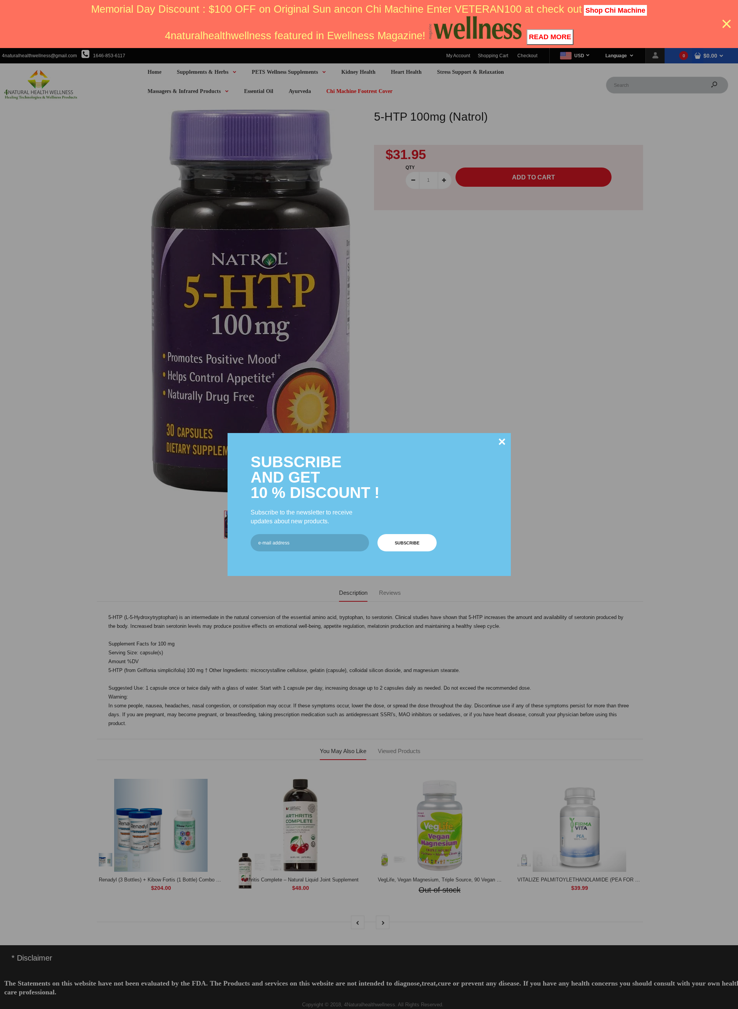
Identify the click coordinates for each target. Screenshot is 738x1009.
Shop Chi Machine (615, 10)
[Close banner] (727, 24)
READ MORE (550, 37)
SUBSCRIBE (407, 543)
